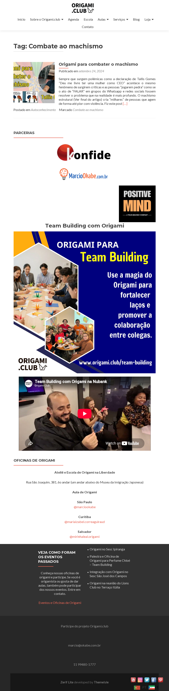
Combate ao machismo (88, 110)
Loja (147, 19)
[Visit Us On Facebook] (153, 679)
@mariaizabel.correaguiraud (85, 522)
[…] (125, 103)
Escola (88, 19)
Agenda (73, 19)
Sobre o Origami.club (45, 19)
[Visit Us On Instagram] (140, 679)
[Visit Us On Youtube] (133, 679)
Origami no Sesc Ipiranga (107, 549)
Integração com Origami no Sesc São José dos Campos (109, 574)
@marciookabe (85, 507)
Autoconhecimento (43, 110)
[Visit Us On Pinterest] (160, 679)
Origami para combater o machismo (98, 64)
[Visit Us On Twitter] (146, 679)
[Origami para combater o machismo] (34, 82)
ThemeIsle (101, 682)
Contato (88, 27)
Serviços (119, 19)
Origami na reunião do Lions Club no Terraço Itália (109, 585)
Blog (136, 19)
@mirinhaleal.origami (85, 536)
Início (21, 19)
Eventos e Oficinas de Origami (60, 603)
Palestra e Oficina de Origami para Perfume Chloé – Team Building (110, 560)
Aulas (102, 19)
